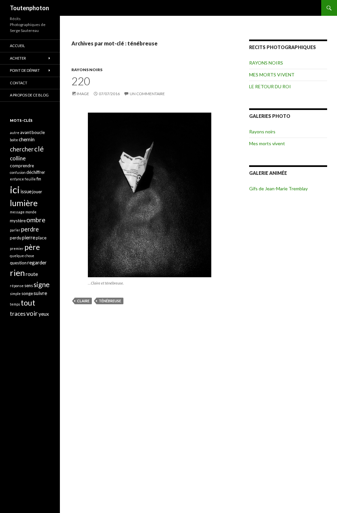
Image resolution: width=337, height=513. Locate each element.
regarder (37, 262)
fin (39, 178)
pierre (28, 237)
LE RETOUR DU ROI (270, 86)
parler (15, 230)
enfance (17, 179)
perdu (15, 237)
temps (15, 304)
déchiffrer (35, 172)
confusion (18, 172)
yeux (44, 314)
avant (25, 132)
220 (80, 81)
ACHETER (18, 58)
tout (28, 302)
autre (14, 132)
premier (17, 248)
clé (39, 148)
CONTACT (18, 83)
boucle (38, 132)
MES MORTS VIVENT (272, 74)
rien (17, 273)
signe (42, 284)
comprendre (22, 165)
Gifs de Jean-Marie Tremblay (278, 188)
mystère (18, 220)
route (32, 274)
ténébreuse (110, 301)
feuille (30, 179)
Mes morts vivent (267, 143)
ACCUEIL (17, 45)
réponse (17, 286)
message (17, 212)
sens (28, 285)
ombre (35, 220)
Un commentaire (147, 93)
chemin (27, 139)
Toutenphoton (29, 8)
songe (27, 293)
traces (18, 313)
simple (15, 293)
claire (83, 301)
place (41, 237)
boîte (14, 140)
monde (31, 212)
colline (18, 158)
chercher (22, 149)
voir (32, 313)
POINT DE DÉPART (25, 70)
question (18, 262)
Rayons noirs (262, 131)
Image (83, 93)
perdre (30, 229)
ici (15, 189)
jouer (37, 191)
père (32, 247)
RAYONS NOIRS (86, 69)
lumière (24, 203)
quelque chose (22, 256)
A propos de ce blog (29, 95)
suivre (40, 293)
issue (26, 191)
